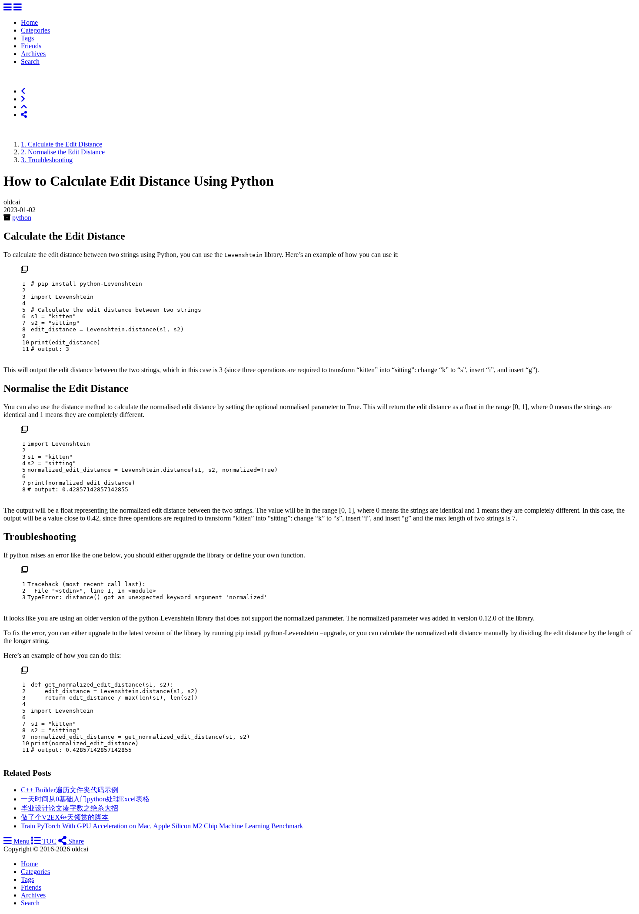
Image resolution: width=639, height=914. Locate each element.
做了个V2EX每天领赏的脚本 (65, 817)
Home (29, 22)
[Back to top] (24, 106)
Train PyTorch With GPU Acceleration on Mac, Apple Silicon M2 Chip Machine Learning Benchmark (162, 826)
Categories (35, 30)
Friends (31, 46)
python (21, 217)
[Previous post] (23, 91)
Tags (27, 38)
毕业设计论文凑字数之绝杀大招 (69, 808)
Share (75, 841)
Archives (33, 53)
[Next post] (23, 99)
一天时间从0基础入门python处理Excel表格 (85, 799)
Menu (21, 841)
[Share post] (24, 114)
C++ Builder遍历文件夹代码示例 (69, 790)
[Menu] (7, 7)
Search (30, 61)
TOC (48, 841)
